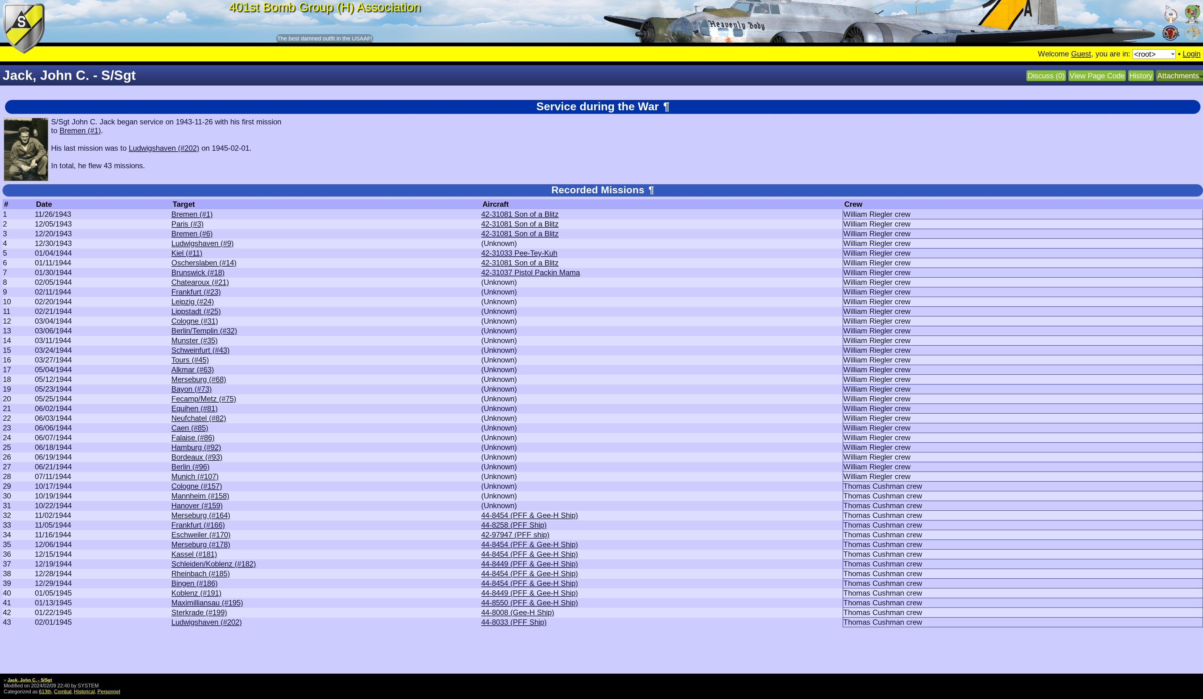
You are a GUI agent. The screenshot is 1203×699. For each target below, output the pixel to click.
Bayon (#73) (191, 389)
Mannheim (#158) (200, 496)
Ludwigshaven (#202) (164, 148)
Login (1191, 54)
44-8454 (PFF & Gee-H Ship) (529, 515)
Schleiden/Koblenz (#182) (213, 564)
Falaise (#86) (193, 437)
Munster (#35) (194, 340)
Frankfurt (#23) (196, 292)
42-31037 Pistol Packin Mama (530, 272)
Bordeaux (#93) (196, 457)
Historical (84, 691)
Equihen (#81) (194, 408)
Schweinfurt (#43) (200, 350)
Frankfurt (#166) (198, 525)
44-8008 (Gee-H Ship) (517, 612)
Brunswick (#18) (198, 272)
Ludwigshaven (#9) (202, 243)
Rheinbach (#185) (200, 573)
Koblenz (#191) (196, 593)
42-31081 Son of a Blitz (520, 214)
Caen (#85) (189, 428)
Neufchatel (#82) (198, 418)
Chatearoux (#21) (200, 282)
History (1141, 75)
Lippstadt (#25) (196, 311)
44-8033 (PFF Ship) (514, 622)
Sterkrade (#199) (199, 612)
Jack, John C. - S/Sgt (30, 679)
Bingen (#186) (194, 583)
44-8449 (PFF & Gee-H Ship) (529, 564)
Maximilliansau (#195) (207, 602)
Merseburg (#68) (198, 379)
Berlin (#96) (190, 466)
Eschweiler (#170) (201, 534)
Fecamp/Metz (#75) (203, 398)
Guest (1081, 54)
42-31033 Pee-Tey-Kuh (519, 253)
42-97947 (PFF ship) (515, 534)
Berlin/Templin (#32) (204, 330)
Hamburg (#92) (196, 447)
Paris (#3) (187, 224)
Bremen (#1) (80, 130)
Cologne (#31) (194, 321)
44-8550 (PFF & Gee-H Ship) (529, 602)
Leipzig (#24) (192, 301)
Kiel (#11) (186, 253)
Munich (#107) (195, 476)
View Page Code (1097, 75)
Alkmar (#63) (192, 369)
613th (45, 691)
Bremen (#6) (192, 233)
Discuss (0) (1046, 75)
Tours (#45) (190, 360)
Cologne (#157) (196, 486)
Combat (62, 691)
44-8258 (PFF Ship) (514, 525)
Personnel (108, 691)
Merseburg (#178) (200, 544)
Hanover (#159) (197, 505)
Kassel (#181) (194, 554)
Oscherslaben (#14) (204, 262)
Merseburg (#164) (200, 515)
